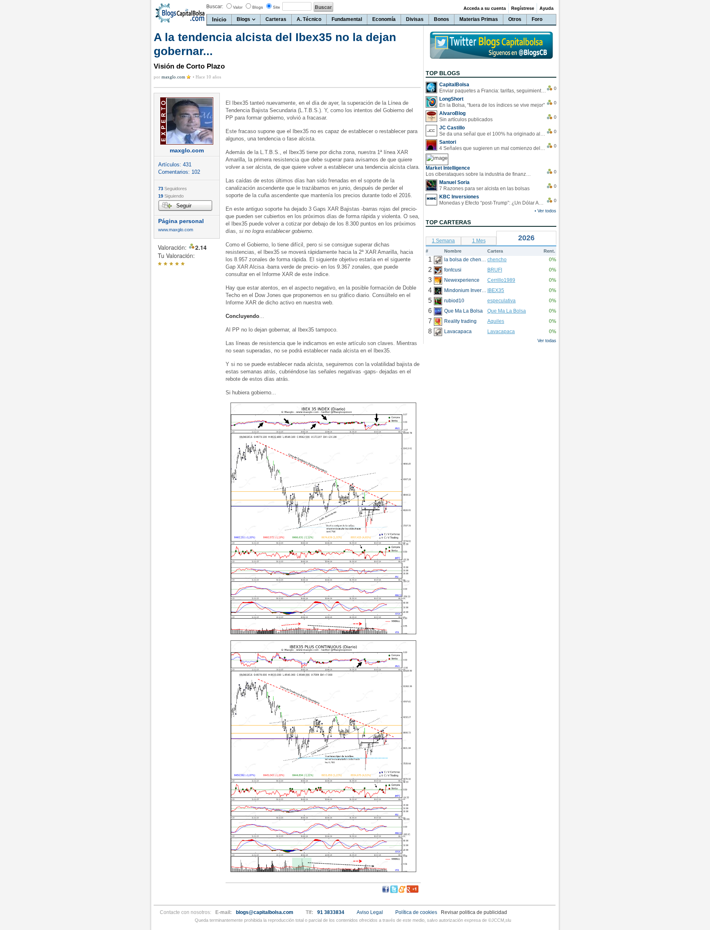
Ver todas (546, 340)
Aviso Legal (370, 912)
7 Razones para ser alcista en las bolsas (484, 188)
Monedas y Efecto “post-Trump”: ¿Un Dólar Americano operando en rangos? (492, 203)
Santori (447, 142)
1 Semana (443, 241)
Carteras (275, 19)
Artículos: (174, 164)
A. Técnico (309, 19)
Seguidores (172, 188)
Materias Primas (478, 19)
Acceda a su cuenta (484, 8)
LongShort (451, 99)
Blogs (257, 7)
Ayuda (546, 8)
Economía (384, 19)
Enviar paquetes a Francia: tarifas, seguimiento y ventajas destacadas (492, 91)
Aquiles (495, 321)
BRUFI (494, 270)
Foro (537, 19)
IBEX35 (495, 290)
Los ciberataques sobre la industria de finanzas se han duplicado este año (479, 174)
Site (276, 7)
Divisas (415, 19)
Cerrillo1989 (501, 280)
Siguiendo (171, 195)
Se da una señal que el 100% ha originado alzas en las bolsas (492, 134)
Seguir (183, 206)
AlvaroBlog (452, 113)
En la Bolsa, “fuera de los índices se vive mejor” (492, 105)
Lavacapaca (501, 331)
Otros (514, 19)
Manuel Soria (454, 182)
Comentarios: (179, 172)
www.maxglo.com (175, 230)
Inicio (219, 19)
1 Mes (479, 241)
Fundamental (347, 19)
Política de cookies (416, 912)
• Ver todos (545, 210)
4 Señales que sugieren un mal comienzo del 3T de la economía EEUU (492, 148)
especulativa (501, 301)
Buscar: (214, 6)
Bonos (441, 19)
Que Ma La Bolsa (506, 311)
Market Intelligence (448, 168)
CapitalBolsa (454, 84)
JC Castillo (452, 128)
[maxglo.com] (186, 121)
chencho (497, 259)
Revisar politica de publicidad (474, 912)
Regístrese (522, 8)
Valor (237, 7)
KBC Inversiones (459, 197)
